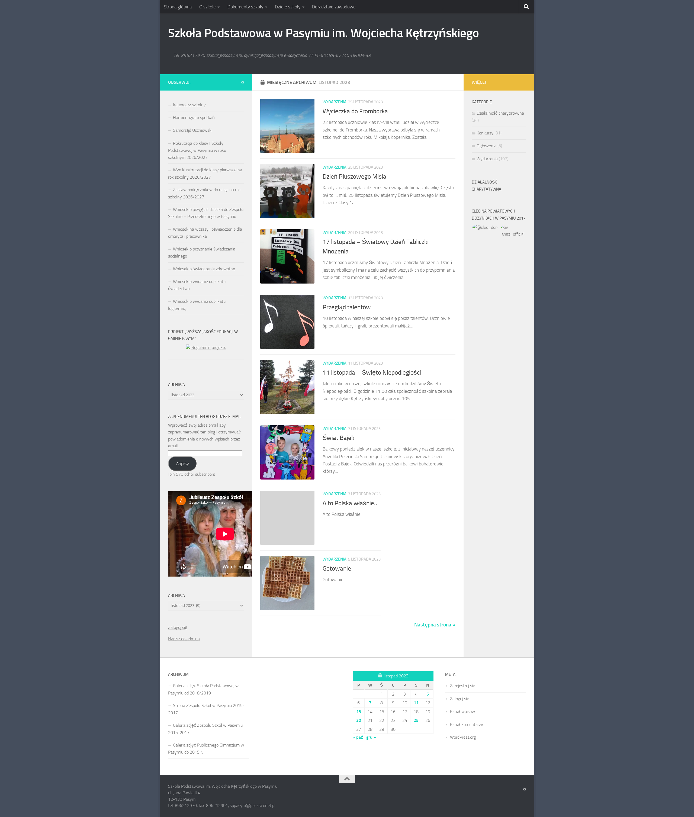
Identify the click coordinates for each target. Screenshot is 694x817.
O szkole (207, 6)
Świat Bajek (338, 438)
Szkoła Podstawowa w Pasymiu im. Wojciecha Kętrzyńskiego (323, 33)
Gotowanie (337, 568)
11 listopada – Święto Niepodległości (372, 372)
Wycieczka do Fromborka (355, 111)
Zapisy (182, 464)
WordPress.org (463, 737)
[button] (485, 227)
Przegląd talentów (347, 307)
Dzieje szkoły (287, 6)
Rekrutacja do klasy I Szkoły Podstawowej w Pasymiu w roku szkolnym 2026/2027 (197, 150)
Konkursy (485, 133)
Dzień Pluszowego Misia (354, 176)
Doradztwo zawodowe (334, 6)
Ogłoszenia (486, 145)
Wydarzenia (334, 101)
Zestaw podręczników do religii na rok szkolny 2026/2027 (204, 193)
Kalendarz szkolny (189, 104)
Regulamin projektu (208, 347)
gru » (371, 737)
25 (416, 720)
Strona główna (178, 6)
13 (358, 711)
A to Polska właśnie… (351, 503)
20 (358, 720)
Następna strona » (434, 625)
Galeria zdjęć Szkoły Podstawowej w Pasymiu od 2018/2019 (203, 689)
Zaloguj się (177, 627)
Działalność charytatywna (500, 113)
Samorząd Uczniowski (192, 130)
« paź (358, 737)
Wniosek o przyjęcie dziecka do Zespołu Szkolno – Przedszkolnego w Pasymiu (205, 213)
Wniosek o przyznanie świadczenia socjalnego (201, 252)
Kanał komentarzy (466, 724)
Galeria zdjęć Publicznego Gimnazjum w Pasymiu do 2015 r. (206, 748)
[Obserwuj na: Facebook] (242, 83)
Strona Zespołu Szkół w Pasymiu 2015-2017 (206, 709)
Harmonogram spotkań (194, 117)
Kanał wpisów (462, 711)
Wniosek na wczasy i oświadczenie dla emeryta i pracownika (205, 233)
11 (416, 702)
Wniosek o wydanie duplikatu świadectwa (197, 285)
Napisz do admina (184, 638)
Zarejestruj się (462, 685)
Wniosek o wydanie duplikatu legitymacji (197, 305)
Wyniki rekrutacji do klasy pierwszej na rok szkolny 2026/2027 (205, 173)
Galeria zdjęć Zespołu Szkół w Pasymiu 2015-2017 (205, 729)
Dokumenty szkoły (245, 6)
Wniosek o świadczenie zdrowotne (204, 268)
